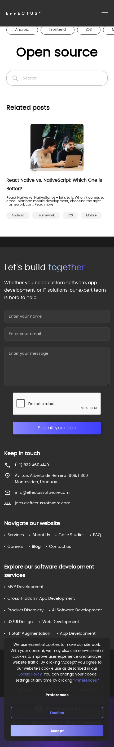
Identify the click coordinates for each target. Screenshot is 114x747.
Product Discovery (25, 610)
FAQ (97, 535)
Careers (15, 547)
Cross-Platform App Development (41, 599)
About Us (41, 535)
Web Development (60, 622)
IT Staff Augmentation (28, 633)
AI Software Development (77, 610)
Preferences (57, 695)
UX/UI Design (20, 622)
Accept (57, 731)
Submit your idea (57, 428)
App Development (77, 633)
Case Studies (72, 535)
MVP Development (25, 587)
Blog (36, 547)
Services (15, 535)
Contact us (60, 547)
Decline (57, 713)
